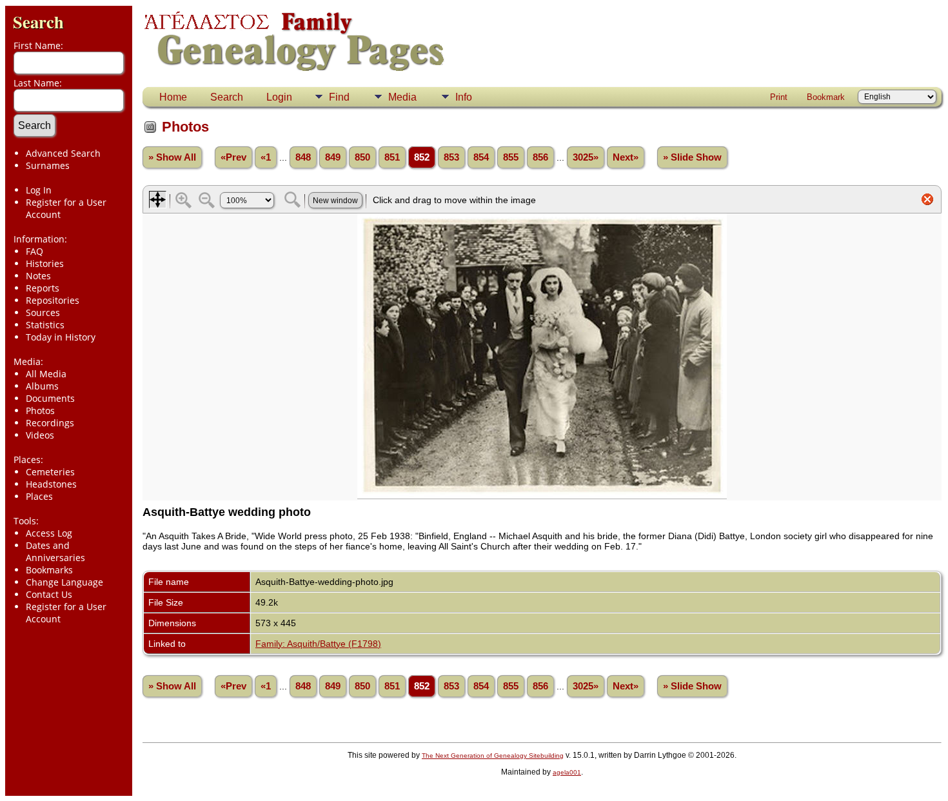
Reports (42, 288)
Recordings (50, 423)
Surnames (48, 165)
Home (173, 97)
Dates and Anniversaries (55, 551)
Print (778, 97)
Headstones (51, 484)
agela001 (567, 772)
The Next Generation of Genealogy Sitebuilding (493, 755)
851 (392, 157)
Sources (43, 312)
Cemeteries (50, 472)
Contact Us (49, 594)
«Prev (233, 157)
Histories (45, 263)
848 (303, 157)
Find (339, 97)
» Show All (172, 157)
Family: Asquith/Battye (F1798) (318, 643)
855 (510, 157)
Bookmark (826, 97)
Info (463, 97)
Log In (39, 190)
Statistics (45, 325)
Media (402, 97)
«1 (266, 157)
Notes (38, 276)
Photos (40, 410)
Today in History (60, 337)
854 (481, 157)
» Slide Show (692, 157)
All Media (46, 374)
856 (540, 157)
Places (39, 496)
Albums (42, 386)
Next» (625, 157)
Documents (50, 398)
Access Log (49, 533)
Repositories (52, 300)
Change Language (64, 582)
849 (333, 157)
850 (362, 157)
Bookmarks (49, 570)
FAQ (34, 251)
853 (451, 157)
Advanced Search (63, 153)
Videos (40, 435)
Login (279, 97)
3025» (585, 157)
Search (38, 21)
